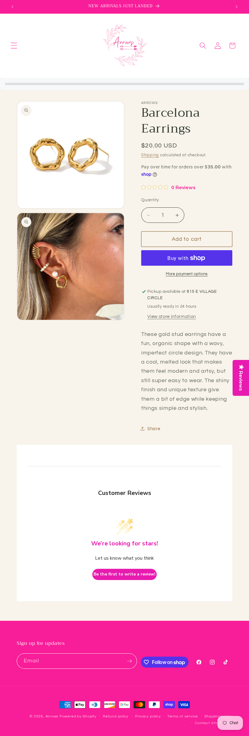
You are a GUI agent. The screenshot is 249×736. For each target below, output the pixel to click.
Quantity (150, 200)
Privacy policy (148, 716)
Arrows (52, 716)
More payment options (187, 274)
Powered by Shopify (78, 716)
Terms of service (182, 716)
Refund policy (115, 716)
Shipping (150, 155)
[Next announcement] (236, 6)
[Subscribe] (129, 661)
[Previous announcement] (12, 6)
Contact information (213, 723)
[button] (14, 45)
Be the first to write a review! (124, 574)
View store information (171, 316)
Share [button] (153, 428)
